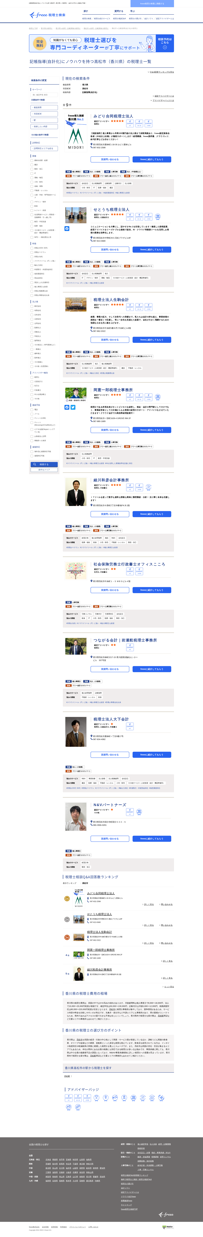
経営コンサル (165, 1157)
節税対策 (141, 1148)
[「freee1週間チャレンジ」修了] (133, 1098)
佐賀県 (55, 1181)
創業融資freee (126, 1201)
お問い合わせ (93, 1227)
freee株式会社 (34, 1227)
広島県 (68, 1177)
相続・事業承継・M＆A (160, 1153)
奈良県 (82, 1172)
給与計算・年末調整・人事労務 (150, 1165)
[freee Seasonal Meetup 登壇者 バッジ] (115, 1098)
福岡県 (48, 1181)
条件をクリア (44, 470)
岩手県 (61, 1160)
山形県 (82, 1160)
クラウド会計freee (128, 1196)
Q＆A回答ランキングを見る (162, 72)
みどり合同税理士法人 (101, 893)
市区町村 (38, 114)
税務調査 (155, 1157)
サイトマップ (126, 1205)
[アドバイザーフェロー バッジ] (68, 1107)
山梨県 (75, 1168)
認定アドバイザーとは (165, 19)
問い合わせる (167, 904)
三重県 (48, 1172)
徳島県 (82, 1177)
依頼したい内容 (40, 126)
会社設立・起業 (144, 1153)
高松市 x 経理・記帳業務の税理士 (96, 28)
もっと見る (169, 987)
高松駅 (161, 1016)
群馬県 (61, 1164)
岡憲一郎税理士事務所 (101, 949)
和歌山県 (89, 1172)
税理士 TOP (33, 28)
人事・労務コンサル (146, 1170)
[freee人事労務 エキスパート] (87, 1098)
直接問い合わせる (110, 159)
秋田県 (75, 1160)
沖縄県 (97, 1181)
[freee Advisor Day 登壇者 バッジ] (106, 1098)
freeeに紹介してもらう (151, 159)
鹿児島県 (89, 1181)
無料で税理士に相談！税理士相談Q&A (136, 1179)
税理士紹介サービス (102, 19)
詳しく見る (149, 904)
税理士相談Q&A (119, 19)
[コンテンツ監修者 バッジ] (78, 1107)
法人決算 (153, 1144)
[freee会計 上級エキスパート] (78, 1098)
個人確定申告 (143, 1144)
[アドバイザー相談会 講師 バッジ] (124, 1098)
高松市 (112, 1009)
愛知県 (102, 1168)
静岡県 (95, 1168)
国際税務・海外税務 (146, 1161)
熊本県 (68, 1181)
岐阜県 (89, 1168)
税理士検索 (86, 19)
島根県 (55, 1177)
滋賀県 (55, 1172)
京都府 (61, 1172)
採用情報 (54, 1227)
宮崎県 (82, 1181)
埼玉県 (68, 1164)
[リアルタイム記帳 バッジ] (143, 1098)
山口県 (75, 1177)
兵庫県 (75, 1172)
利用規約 (63, 1227)
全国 (31, 1155)
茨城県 (48, 1164)
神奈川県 (89, 1164)
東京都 (82, 1164)
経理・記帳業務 (164, 1144)
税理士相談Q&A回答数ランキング (134, 1175)
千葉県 (75, 1164)
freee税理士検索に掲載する (152, 3)
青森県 (55, 1160)
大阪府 (68, 1172)
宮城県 (68, 1160)
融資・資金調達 (144, 1157)
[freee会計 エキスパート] (68, 1098)
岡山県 (61, 1177)
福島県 (89, 1160)
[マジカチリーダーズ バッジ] (161, 1098)
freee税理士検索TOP (129, 1209)
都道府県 (38, 107)
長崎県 (61, 1181)
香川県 (89, 1177)
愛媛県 (95, 1177)
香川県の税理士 (46, 28)
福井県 (68, 1168)
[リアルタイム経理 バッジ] (152, 1098)
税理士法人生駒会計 (99, 931)
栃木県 (55, 1164)
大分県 (75, 1181)
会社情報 (45, 1227)
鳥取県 (48, 1177)
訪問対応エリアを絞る (43, 148)
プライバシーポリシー (77, 1227)
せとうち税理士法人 (99, 914)
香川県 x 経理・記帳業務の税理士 (68, 28)
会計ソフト (148, 19)
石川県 (61, 1168)
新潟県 (48, 1168)
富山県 (55, 1168)
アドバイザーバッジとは (163, 100)
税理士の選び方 (135, 19)
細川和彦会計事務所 (99, 969)
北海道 (48, 1160)
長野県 (82, 1168)
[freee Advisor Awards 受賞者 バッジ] (96, 1098)
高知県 (102, 1177)
